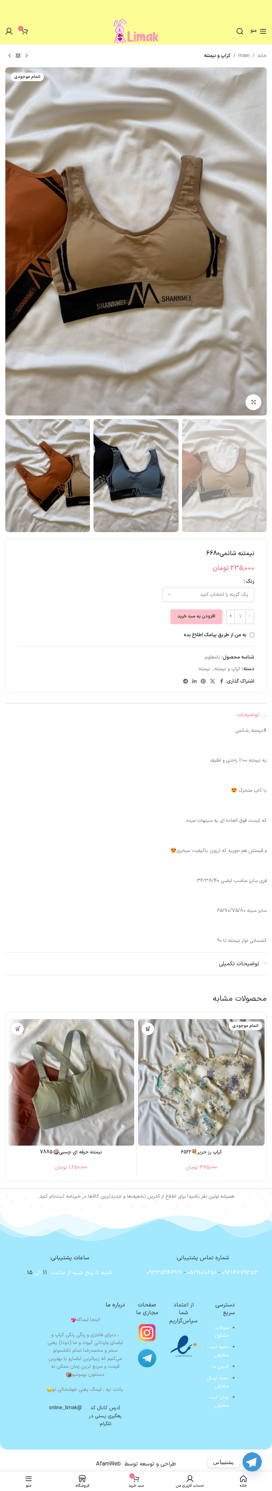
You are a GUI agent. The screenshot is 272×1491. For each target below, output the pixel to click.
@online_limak (65, 1408)
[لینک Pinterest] (203, 682)
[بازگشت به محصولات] (18, 56)
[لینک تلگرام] (185, 682)
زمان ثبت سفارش (219, 1401)
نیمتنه (204, 669)
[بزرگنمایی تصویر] (253, 402)
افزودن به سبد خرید (196, 616)
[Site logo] (136, 30)
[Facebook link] (221, 682)
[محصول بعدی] (9, 56)
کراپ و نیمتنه (217, 56)
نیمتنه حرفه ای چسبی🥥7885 (71, 1152)
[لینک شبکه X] (212, 682)
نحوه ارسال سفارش (217, 1382)
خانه (262, 56)
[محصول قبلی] (26, 56)
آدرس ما (220, 1366)
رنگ (250, 581)
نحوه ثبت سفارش (219, 1351)
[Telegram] (252, 1462)
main (244, 56)
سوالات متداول (222, 1331)
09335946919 (164, 1273)
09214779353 (240, 1273)
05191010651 (201, 1273)
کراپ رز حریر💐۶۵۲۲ (201, 1152)
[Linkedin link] (194, 682)
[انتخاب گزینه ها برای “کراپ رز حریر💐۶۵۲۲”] (148, 1029)
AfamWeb (108, 1464)
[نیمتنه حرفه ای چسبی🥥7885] (71, 1082)
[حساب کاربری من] (9, 31)
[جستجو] (240, 31)
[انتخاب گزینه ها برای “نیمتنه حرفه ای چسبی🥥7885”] (17, 1029)
